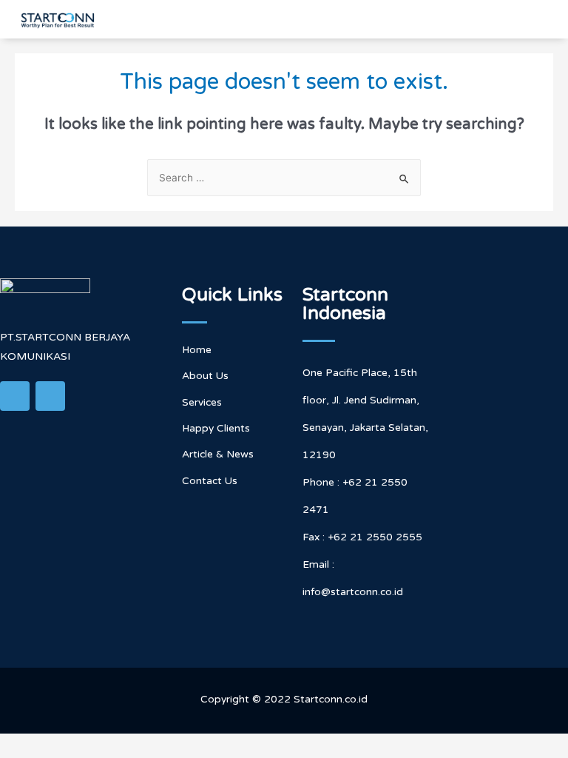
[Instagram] (50, 396)
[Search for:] (284, 178)
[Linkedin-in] (15, 396)
